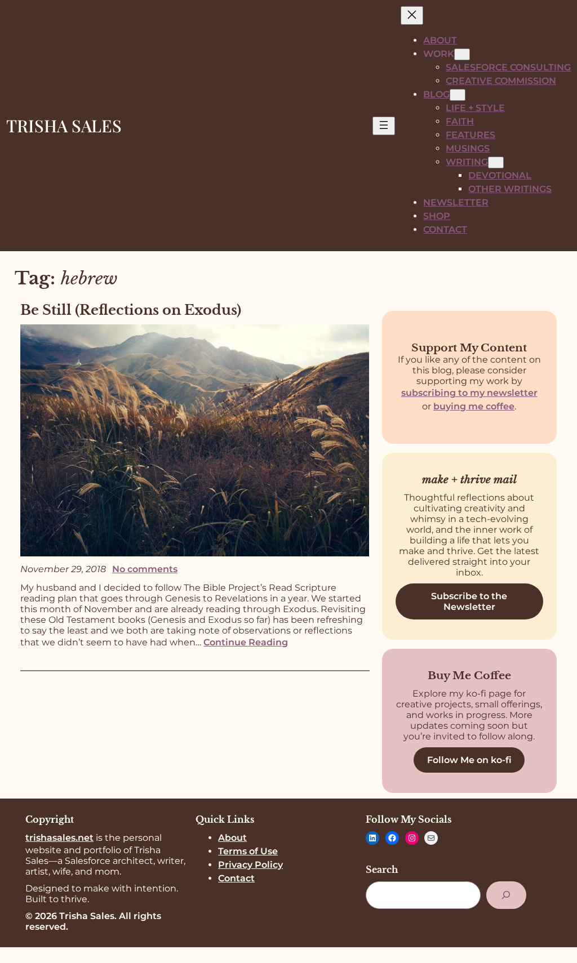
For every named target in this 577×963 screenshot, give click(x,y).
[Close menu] (412, 15)
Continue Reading (245, 642)
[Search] (506, 895)
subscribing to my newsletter (469, 392)
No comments (144, 569)
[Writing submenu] (496, 162)
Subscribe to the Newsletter (469, 601)
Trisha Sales (64, 125)
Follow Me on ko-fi (469, 760)
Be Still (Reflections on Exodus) (130, 310)
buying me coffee (473, 406)
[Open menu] (383, 126)
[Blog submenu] (457, 95)
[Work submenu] (462, 54)
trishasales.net (59, 837)
